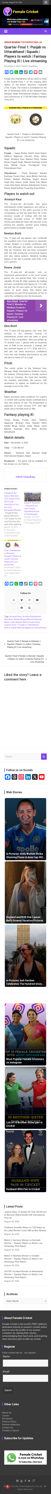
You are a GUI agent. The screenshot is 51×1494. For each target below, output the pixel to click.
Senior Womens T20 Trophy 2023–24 (23, 42)
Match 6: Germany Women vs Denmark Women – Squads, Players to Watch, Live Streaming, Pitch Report (23, 1243)
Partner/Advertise (11, 1424)
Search (44, 756)
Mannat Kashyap (34, 619)
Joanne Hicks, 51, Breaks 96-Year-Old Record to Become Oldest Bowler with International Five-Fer (25, 1215)
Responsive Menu (46, 2)
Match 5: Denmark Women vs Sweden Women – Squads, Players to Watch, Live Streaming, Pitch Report (23, 1258)
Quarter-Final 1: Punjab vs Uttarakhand (21, 625)
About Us (6, 1412)
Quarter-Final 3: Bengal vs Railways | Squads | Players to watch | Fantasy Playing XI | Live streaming (24, 644)
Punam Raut (34, 622)
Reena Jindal (10, 628)
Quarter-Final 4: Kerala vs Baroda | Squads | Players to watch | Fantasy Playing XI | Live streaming (24, 659)
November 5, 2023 (12, 66)
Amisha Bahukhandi (32, 616)
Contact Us (7, 1427)
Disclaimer (7, 1418)
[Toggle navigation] (5, 31)
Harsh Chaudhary (30, 66)
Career (5, 1415)
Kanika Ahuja (20, 619)
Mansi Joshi (9, 622)
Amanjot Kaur (15, 616)
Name (7, 1356)
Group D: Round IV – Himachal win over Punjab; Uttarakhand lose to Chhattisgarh (32, 508)
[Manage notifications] (7, 1486)
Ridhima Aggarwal (25, 628)
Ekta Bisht (8, 619)
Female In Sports (10, 1430)
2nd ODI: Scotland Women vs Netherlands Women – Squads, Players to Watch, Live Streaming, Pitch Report (23, 1274)
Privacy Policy (9, 1421)
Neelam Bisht (22, 622)
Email (7, 1371)
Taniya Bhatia (40, 628)
